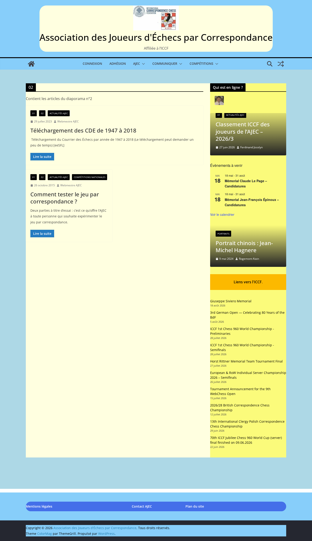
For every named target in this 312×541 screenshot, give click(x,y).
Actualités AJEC (59, 113)
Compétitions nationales (89, 177)
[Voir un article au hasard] (280, 63)
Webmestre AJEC (68, 121)
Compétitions (201, 63)
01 (33, 113)
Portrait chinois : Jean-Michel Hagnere (244, 246)
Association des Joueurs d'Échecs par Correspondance (156, 37)
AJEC (136, 63)
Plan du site (194, 506)
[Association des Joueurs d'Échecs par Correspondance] (31, 63)
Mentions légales (39, 506)
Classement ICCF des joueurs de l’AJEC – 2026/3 (243, 131)
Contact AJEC (142, 506)
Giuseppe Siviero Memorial (230, 301)
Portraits (223, 233)
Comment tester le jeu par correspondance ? (64, 197)
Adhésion (117, 63)
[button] (142, 63)
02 (42, 113)
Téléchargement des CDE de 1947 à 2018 (83, 130)
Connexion (92, 63)
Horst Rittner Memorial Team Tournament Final (246, 361)
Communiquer (164, 63)
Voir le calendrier (222, 214)
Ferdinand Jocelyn (251, 147)
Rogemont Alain (249, 259)
